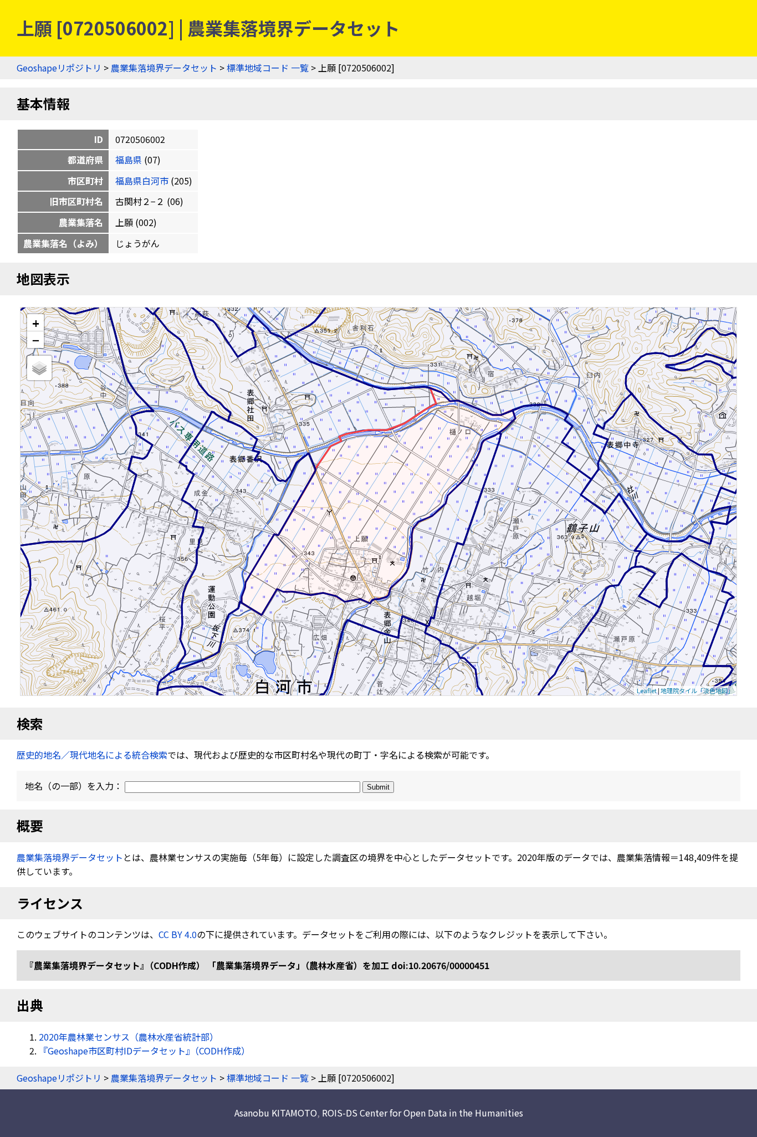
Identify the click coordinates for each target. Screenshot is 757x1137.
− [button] (35, 339)
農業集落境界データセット (164, 67)
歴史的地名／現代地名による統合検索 (92, 754)
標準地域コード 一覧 (268, 67)
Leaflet (647, 690)
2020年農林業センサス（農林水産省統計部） (128, 1036)
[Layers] (39, 368)
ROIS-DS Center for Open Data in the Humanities (422, 1112)
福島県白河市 (141, 180)
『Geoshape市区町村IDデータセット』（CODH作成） (144, 1050)
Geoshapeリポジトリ (59, 67)
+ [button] (35, 322)
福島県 (128, 159)
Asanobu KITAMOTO (275, 1112)
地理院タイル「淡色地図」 (697, 690)
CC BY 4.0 (177, 934)
